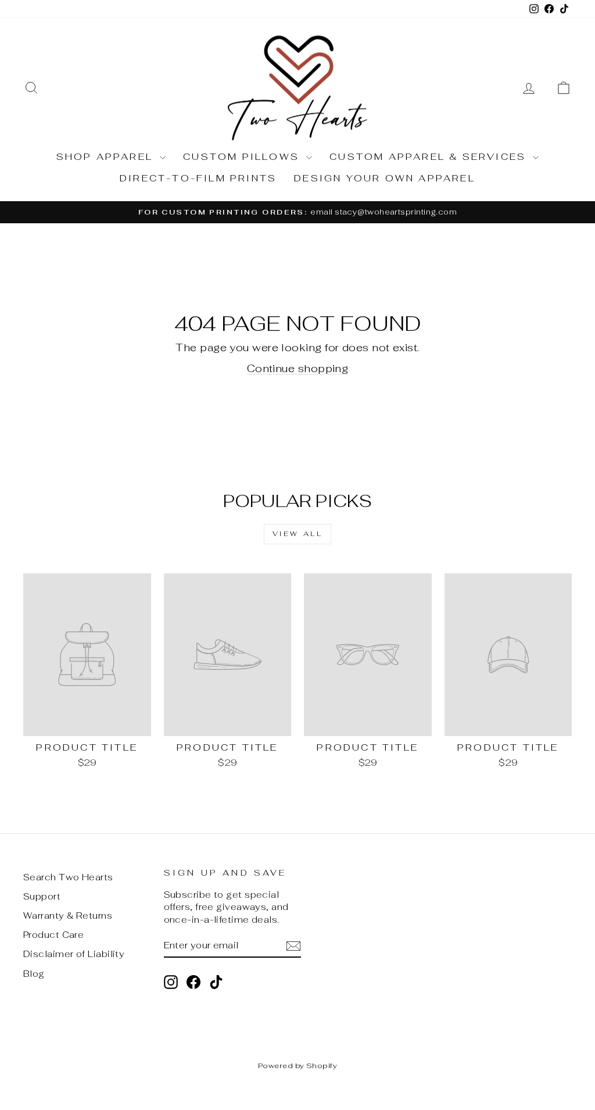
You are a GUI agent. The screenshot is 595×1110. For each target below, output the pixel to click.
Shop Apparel (106, 157)
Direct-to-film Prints (198, 178)
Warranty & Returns (67, 915)
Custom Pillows (243, 157)
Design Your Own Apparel (384, 178)
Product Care (53, 934)
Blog (34, 973)
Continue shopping (298, 368)
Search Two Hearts (68, 877)
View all (298, 533)
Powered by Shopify (297, 1065)
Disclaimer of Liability (73, 953)
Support (41, 896)
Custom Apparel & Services (429, 157)
